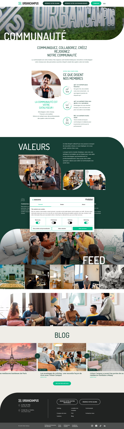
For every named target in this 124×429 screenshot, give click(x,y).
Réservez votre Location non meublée (76, 3)
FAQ (72, 413)
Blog (72, 416)
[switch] (54, 223)
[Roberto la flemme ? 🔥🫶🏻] (87, 277)
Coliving (59, 408)
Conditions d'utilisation (75, 426)
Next (86, 355)
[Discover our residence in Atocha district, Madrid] (12, 277)
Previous (37, 355)
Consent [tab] (40, 204)
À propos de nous (61, 413)
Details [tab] (62, 204)
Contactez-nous (90, 413)
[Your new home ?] (62, 277)
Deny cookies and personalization (41, 228)
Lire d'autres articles (62, 383)
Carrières (59, 416)
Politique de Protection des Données (50, 426)
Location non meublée (74, 409)
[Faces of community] (112, 277)
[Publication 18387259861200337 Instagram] (37, 277)
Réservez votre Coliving (52, 3)
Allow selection (62, 228)
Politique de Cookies (67, 426)
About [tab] (83, 204)
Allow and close (83, 228)
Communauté (89, 408)
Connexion (96, 3)
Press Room (59, 426)
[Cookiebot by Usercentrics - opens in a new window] (86, 200)
